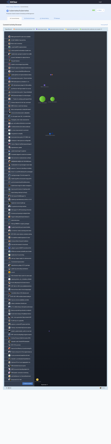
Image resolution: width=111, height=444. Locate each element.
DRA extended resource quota (18, 365)
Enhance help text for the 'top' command (21, 102)
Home (7, 6)
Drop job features (15, 61)
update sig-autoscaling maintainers (19, 268)
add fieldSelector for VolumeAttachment (21, 376)
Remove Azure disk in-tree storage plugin (21, 289)
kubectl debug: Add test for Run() (19, 192)
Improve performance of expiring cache (20, 189)
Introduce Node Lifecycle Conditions (19, 241)
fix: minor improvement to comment (19, 130)
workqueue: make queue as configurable (21, 140)
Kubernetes (17, 6)
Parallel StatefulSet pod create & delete (20, 227)
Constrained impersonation (17, 261)
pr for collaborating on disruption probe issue (21, 306)
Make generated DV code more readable (21, 36)
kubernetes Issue (15, 220)
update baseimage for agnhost (18, 151)
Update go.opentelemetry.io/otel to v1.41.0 (21, 199)
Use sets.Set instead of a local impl (19, 244)
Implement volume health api (18, 203)
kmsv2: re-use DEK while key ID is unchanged (21, 171)
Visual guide (103, 24)
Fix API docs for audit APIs (17, 320)
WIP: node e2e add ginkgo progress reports (21, 334)
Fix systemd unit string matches (18, 206)
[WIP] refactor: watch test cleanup (19, 106)
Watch (100, 10)
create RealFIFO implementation (19, 47)
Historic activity (28, 383)
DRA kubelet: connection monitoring (19, 372)
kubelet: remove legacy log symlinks (19, 64)
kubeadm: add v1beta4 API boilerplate (20, 341)
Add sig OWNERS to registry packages (20, 223)
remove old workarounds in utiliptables (20, 112)
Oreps (11, 6)
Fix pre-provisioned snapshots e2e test (20, 355)
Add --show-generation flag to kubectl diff (21, 317)
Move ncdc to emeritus (16, 43)
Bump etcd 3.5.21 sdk (16, 379)
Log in (100, 2)
